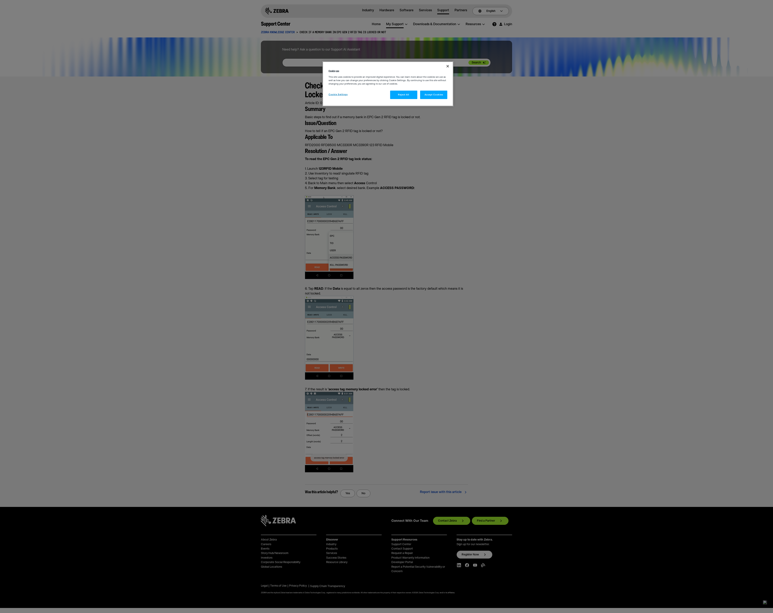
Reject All (403, 95)
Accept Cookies (434, 95)
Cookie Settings (338, 94)
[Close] (447, 66)
